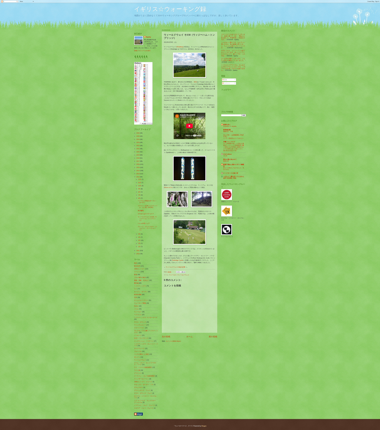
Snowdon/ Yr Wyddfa (229, 126)
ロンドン (137, 357)
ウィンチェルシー (140, 325)
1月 (139, 246)
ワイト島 (137, 370)
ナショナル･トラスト (141, 300)
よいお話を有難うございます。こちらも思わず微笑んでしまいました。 (233, 59)
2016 (138, 164)
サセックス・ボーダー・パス (143, 384)
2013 (138, 173)
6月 (139, 198)
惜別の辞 (226, 161)
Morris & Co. (168, 187)
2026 (138, 133)
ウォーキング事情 (140, 303)
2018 (138, 158)
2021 (138, 148)
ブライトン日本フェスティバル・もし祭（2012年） (147, 206)
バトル (136, 309)
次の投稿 (166, 336)
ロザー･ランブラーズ (141, 338)
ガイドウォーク (139, 348)
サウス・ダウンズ (140, 322)
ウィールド (173, 275)
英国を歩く (227, 124)
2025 (138, 136)
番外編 (136, 283)
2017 (138, 161)
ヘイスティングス (140, 286)
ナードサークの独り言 (230, 173)
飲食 (135, 274)
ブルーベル (138, 351)
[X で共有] (181, 272)
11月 (139, 182)
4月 (139, 237)
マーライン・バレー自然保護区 (144, 376)
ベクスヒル (138, 314)
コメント (227, 83)
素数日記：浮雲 (228, 131)
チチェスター (138, 387)
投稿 (225, 80)
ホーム (189, 336)
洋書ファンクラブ (229, 142)
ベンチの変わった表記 (141, 354)
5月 (139, 234)
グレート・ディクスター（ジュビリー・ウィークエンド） (147, 228)
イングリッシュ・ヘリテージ (143, 341)
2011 (138, 250)
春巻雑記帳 (227, 130)
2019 (138, 155)
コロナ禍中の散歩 (140, 277)
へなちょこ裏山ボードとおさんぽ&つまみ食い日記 (233, 177)
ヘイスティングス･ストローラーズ (145, 317)
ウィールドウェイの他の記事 (175, 267)
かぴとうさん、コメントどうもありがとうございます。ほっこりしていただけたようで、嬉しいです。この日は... (233, 53)
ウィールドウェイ (183, 275)
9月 (139, 189)
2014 (138, 170)
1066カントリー (139, 269)
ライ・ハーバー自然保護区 (143, 367)
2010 (138, 254)
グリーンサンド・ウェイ (142, 390)
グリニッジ (138, 373)
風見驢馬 (141, 210)
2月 (139, 243)
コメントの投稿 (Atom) (173, 341)
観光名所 (137, 266)
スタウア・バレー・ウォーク (143, 408)
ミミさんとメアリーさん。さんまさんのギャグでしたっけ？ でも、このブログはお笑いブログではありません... (233, 67)
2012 (138, 177)
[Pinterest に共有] (184, 272)
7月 (139, 195)
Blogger (203, 426)
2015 (138, 167)
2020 (138, 152)
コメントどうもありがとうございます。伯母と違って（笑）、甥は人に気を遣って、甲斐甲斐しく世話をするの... (233, 37)
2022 (138, 145)
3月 (139, 240)
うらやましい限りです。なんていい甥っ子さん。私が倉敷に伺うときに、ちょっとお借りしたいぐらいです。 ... (233, 45)
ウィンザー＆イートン (141, 379)
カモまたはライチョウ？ (146, 214)
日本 (135, 297)
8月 (139, 192)
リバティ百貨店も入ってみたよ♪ (233, 138)
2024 (138, 139)
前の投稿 (213, 336)
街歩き (136, 306)
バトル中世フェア (144, 223)
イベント (137, 272)
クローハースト (139, 328)
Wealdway (180, 47)
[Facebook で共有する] (182, 272)
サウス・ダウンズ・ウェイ (143, 393)
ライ (135, 289)
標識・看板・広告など (141, 280)
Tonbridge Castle (177, 260)
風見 (135, 263)
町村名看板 (138, 294)
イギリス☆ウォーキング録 (170, 9)
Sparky (148, 37)
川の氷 (225, 156)
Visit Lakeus (227, 154)
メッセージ (138, 335)
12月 (140, 179)
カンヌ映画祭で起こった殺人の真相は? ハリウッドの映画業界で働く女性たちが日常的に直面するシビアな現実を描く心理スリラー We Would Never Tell (233, 147)
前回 (195, 82)
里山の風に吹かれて (230, 159)
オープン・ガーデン (140, 292)
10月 (140, 186)
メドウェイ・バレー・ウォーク (144, 405)
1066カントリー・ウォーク (143, 382)
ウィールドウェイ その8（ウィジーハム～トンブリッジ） (147, 218)
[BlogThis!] (179, 272)
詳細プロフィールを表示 (142, 50)
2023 (138, 142)
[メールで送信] (177, 272)
